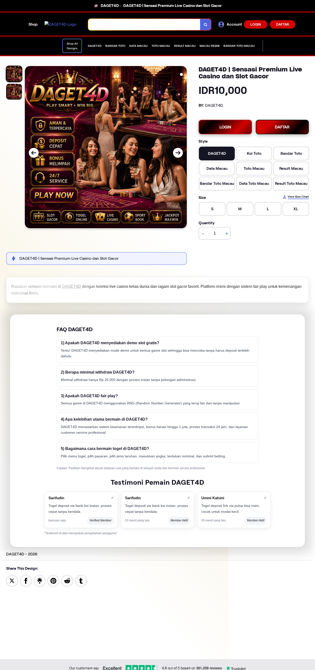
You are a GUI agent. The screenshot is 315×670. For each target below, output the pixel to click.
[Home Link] (60, 24)
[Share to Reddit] (67, 580)
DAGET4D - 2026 (21, 554)
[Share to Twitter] (12, 580)
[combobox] (144, 24)
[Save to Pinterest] (53, 580)
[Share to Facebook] (26, 580)
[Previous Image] (34, 153)
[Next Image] (178, 153)
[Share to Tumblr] (81, 580)
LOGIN (255, 24)
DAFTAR (282, 24)
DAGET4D (71, 286)
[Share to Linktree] (40, 580)
